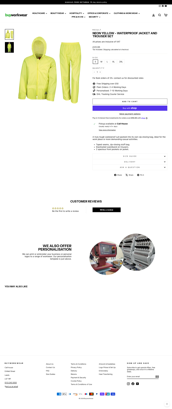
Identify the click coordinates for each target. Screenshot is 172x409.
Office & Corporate (98, 13)
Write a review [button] (106, 210)
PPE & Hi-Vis (78, 17)
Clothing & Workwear (126, 13)
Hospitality (76, 13)
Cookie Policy (76, 381)
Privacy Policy (76, 367)
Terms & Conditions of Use (81, 384)
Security (94, 17)
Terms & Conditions (78, 364)
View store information (107, 130)
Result (97, 30)
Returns (74, 374)
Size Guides (50, 374)
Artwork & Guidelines (107, 364)
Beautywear (57, 13)
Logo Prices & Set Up (107, 367)
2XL (121, 62)
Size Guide (130, 156)
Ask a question (130, 167)
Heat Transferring (105, 374)
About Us (49, 364)
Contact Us (50, 367)
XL (113, 62)
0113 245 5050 (11, 383)
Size (95, 58)
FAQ (47, 371)
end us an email (12, 386)
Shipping (106, 49)
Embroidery (103, 371)
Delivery (130, 162)
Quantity (99, 68)
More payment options (130, 114)
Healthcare (38, 13)
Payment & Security (78, 378)
